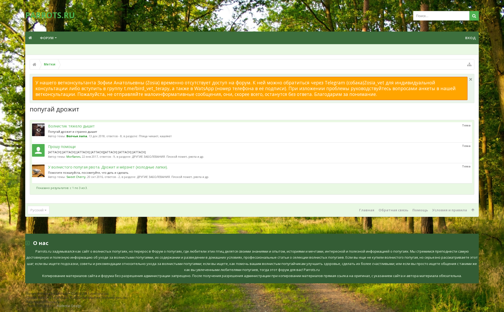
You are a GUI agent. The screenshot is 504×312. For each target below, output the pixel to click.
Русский (37, 210)
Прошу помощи (62, 146)
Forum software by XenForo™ (68, 293)
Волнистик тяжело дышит (71, 126)
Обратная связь (393, 210)
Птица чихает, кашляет (155, 136)
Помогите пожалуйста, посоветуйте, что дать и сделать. (88, 173)
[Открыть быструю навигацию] (469, 64)
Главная (366, 210)
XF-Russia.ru (50, 302)
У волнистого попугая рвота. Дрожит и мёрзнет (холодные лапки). (108, 167)
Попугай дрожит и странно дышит (72, 132)
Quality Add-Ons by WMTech (77, 297)
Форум (47, 37)
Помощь (420, 210)
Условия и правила (449, 210)
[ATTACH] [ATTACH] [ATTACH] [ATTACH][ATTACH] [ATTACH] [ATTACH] (97, 152)
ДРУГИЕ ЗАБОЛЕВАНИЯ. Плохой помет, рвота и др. (168, 156)
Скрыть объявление (471, 79)
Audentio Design (69, 306)
